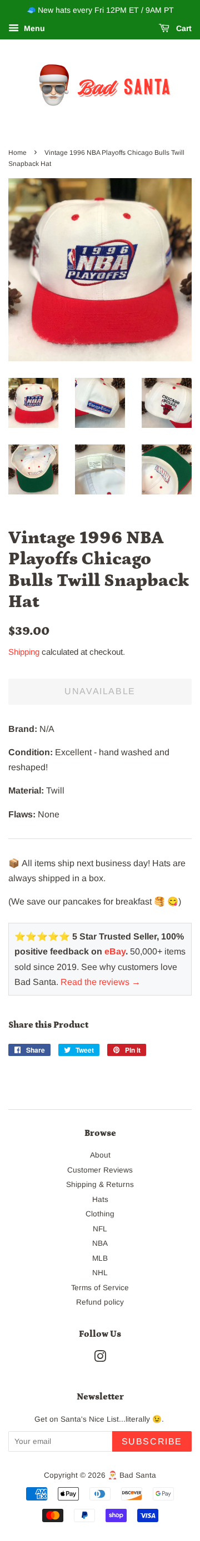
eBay (115, 951)
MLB (100, 1258)
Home (17, 152)
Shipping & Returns (100, 1184)
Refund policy (100, 1302)
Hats (100, 1199)
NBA (100, 1243)
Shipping (23, 651)
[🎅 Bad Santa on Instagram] (100, 1359)
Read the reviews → (101, 982)
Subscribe (152, 1441)
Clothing (100, 1214)
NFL (100, 1229)
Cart (183, 28)
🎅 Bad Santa (132, 1475)
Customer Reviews (100, 1170)
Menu (33, 28)
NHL (100, 1273)
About (100, 1155)
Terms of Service (100, 1288)
